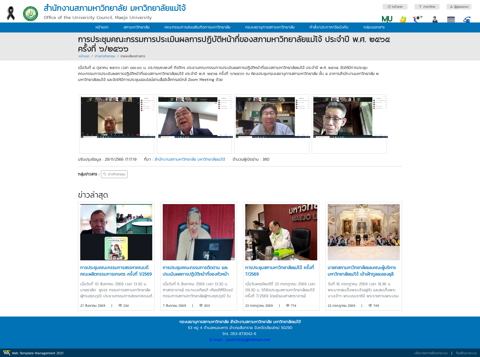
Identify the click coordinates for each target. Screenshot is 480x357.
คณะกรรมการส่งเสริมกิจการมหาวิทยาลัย (197, 27)
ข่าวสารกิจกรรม (105, 56)
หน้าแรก (102, 27)
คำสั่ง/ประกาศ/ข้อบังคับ (329, 27)
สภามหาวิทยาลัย (137, 27)
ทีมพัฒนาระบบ (466, 353)
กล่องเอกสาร (374, 27)
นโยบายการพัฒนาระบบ (431, 353)
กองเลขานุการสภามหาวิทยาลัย (269, 27)
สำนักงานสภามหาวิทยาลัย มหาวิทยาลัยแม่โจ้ (189, 159)
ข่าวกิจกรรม (116, 174)
